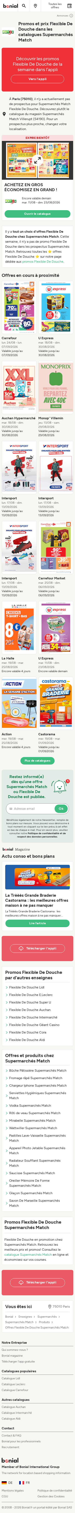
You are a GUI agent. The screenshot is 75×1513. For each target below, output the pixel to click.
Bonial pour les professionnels (21, 1441)
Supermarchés (47, 1316)
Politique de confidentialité (55, 1490)
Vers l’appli (38, 79)
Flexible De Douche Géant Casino (34, 1025)
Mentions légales (13, 1490)
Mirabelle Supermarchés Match (32, 1121)
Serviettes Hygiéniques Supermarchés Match (37, 1095)
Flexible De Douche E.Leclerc (31, 995)
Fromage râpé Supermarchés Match (35, 1078)
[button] (37, 178)
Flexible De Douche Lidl (26, 987)
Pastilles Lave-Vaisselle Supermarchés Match (37, 1138)
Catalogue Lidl (11, 1378)
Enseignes (25, 1316)
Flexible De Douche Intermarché (33, 1017)
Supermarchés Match (19, 1322)
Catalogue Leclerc (13, 1384)
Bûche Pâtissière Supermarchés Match (37, 1070)
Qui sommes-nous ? (15, 1350)
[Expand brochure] (37, 160)
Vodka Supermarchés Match (30, 1105)
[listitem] (19, 319)
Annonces (62, 15)
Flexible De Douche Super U (30, 1002)
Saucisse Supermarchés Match (32, 1173)
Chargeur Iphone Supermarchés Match (38, 1085)
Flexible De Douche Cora (27, 1032)
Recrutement (10, 1447)
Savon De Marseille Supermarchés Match (34, 1203)
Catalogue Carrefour (15, 1390)
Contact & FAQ (11, 1435)
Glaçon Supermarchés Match (30, 1193)
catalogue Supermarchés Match (28, 1255)
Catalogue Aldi (11, 1418)
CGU (5, 1496)
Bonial (9, 1316)
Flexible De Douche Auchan (30, 1010)
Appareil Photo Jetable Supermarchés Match (37, 1150)
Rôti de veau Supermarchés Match (34, 1113)
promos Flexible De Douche (42, 262)
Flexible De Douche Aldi (27, 1040)
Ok (61, 809)
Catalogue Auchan (14, 1407)
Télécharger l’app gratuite (18, 1361)
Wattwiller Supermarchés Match (33, 1128)
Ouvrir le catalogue (37, 214)
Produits (44, 1322)
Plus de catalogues (37, 760)
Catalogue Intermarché (17, 1413)
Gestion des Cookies (51, 1496)
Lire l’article (37, 923)
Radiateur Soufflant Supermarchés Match (34, 1163)
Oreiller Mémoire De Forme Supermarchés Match (29, 1183)
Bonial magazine (12, 1355)
